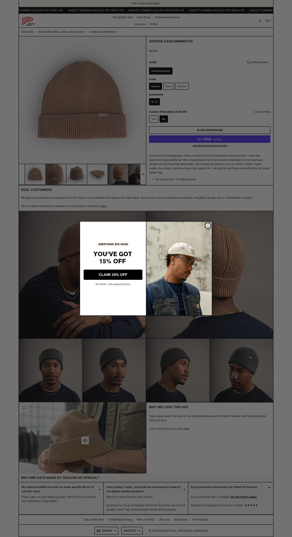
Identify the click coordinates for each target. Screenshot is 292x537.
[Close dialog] (208, 226)
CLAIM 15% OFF (113, 274)
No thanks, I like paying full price (113, 284)
